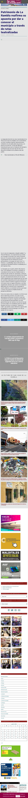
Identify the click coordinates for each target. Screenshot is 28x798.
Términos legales (5, 589)
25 (6, 737)
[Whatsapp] (17, 320)
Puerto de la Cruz (3, 711)
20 (13, 735)
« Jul (2, 742)
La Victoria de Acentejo (4, 700)
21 (17, 735)
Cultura (2, 678)
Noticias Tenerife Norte (6, 587)
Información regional (4, 691)
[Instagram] (16, 610)
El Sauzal (2, 680)
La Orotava (2, 698)
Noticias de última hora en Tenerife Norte (10, 586)
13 (13, 732)
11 (6, 732)
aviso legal (22, 796)
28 (17, 737)
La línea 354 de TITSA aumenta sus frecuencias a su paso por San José (13, 429)
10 (2, 732)
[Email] (24, 320)
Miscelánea (2, 707)
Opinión (2, 709)
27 (13, 737)
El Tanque (2, 683)
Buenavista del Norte (4, 676)
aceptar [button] (17, 796)
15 (21, 732)
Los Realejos (3, 702)
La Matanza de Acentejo (5, 696)
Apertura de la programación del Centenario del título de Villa (12, 786)
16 (25, 732)
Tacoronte (2, 718)
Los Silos (2, 705)
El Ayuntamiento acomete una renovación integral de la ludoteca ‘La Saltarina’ (13, 504)
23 (25, 735)
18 (6, 735)
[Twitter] (10, 320)
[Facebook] (4, 320)
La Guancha (3, 694)
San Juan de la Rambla (5, 8)
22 (21, 735)
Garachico (2, 685)
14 (17, 732)
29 (21, 737)
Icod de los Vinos (3, 687)
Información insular (4, 689)
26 (10, 737)
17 (2, 735)
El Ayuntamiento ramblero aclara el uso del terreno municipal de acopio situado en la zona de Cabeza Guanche (13, 454)
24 (2, 737)
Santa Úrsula (3, 716)
